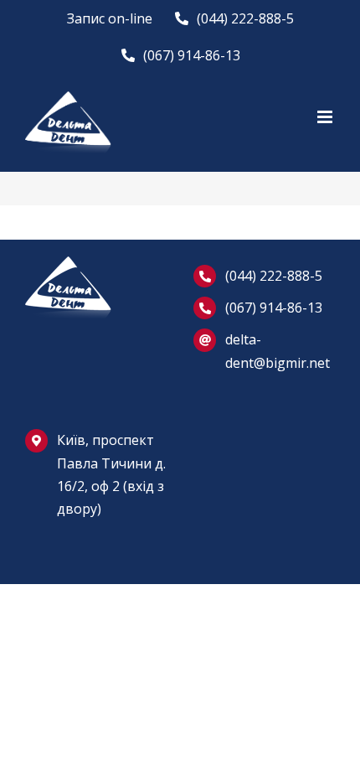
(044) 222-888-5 (273, 275)
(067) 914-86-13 (273, 307)
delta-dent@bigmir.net (277, 350)
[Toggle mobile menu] (326, 117)
